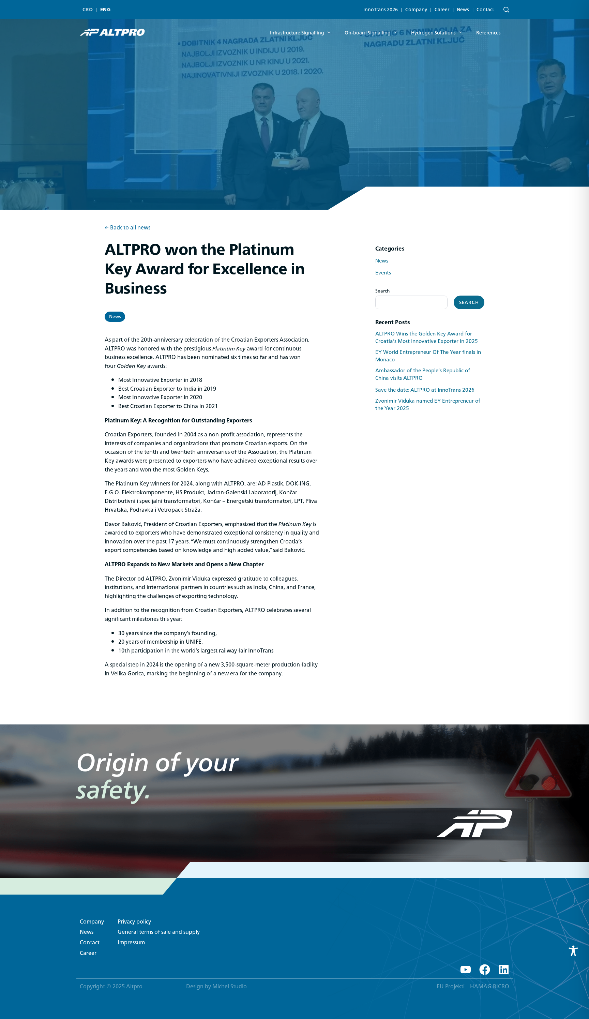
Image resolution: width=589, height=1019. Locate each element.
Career (442, 9)
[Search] (504, 10)
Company (416, 9)
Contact (485, 9)
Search (382, 291)
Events (383, 272)
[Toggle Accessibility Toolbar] (573, 950)
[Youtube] (465, 969)
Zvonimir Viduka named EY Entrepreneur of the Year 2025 (427, 404)
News (463, 9)
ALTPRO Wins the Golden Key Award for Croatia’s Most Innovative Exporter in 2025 (426, 337)
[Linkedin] (503, 969)
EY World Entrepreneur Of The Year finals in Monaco (428, 355)
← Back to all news (127, 227)
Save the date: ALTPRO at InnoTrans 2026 (424, 390)
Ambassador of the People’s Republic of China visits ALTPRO (422, 374)
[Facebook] (484, 969)
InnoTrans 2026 (380, 9)
